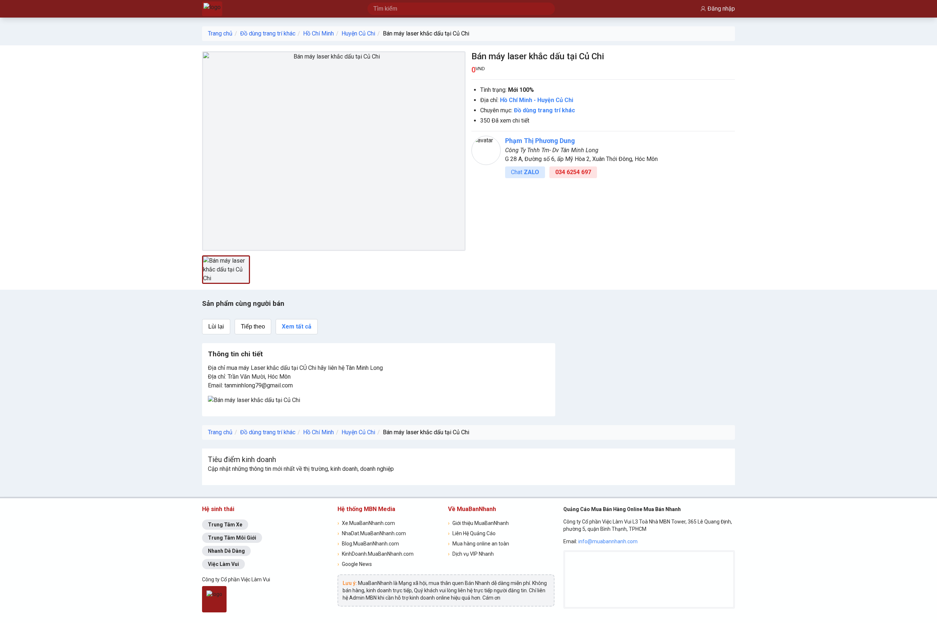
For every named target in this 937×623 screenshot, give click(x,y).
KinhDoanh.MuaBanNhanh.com (375, 554)
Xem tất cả (296, 326)
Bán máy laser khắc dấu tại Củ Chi (426, 33)
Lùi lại (216, 326)
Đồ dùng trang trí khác (267, 33)
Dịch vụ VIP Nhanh (471, 554)
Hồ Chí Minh (318, 33)
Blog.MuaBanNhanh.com (368, 544)
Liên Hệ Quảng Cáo (472, 533)
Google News (354, 564)
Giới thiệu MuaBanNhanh (478, 523)
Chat (525, 172)
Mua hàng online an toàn (478, 544)
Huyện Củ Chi (358, 33)
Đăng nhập (721, 8)
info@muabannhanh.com (608, 541)
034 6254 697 (573, 172)
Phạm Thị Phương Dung (540, 141)
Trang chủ (220, 33)
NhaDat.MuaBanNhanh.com (371, 533)
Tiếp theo (253, 326)
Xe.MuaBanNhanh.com (366, 523)
